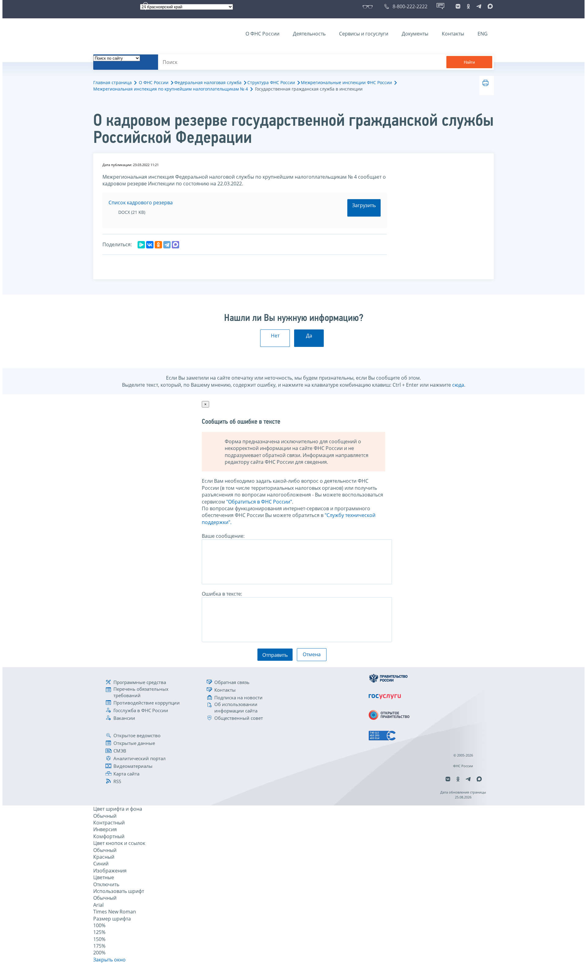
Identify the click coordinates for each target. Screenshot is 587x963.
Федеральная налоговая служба (208, 82)
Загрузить (364, 205)
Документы (415, 33)
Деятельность (309, 33)
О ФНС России (262, 33)
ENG (483, 33)
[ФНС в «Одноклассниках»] (468, 6)
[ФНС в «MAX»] (489, 6)
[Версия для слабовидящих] (369, 6)
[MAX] (175, 244)
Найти (469, 62)
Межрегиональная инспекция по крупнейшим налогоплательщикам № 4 (170, 89)
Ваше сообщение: (223, 536)
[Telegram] (167, 244)
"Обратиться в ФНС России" (259, 501)
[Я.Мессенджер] (141, 244)
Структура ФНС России (271, 82)
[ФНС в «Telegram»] (478, 6)
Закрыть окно (109, 959)
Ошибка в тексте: (222, 593)
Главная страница (112, 82)
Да (309, 335)
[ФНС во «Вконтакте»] (458, 6)
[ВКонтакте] (149, 244)
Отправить (275, 655)
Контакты (453, 33)
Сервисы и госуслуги (363, 33)
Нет (275, 335)
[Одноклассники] (158, 244)
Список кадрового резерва (141, 202)
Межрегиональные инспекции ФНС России (346, 82)
